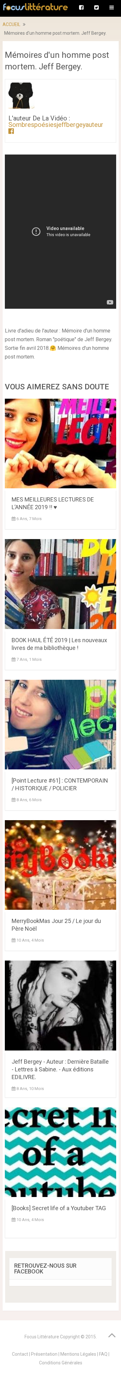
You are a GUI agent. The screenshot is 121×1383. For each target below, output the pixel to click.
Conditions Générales (60, 1362)
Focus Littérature (42, 1336)
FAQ (103, 1354)
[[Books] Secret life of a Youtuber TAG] (60, 1153)
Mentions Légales (78, 1354)
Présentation (44, 1354)
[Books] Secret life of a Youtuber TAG (59, 1208)
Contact (20, 1354)
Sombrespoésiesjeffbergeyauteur (55, 125)
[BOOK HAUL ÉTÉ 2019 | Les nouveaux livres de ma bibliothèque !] (60, 585)
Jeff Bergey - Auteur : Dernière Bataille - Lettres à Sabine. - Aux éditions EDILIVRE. (60, 1069)
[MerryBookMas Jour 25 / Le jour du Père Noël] (60, 866)
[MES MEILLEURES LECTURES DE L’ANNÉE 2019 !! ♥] (60, 445)
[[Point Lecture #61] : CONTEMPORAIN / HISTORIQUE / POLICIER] (60, 726)
